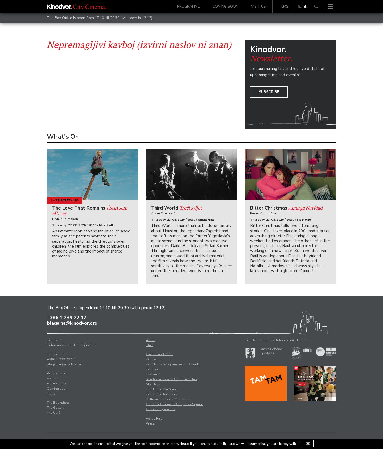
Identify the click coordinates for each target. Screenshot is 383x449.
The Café (53, 412)
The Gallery (56, 407)
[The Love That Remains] (92, 174)
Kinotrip (152, 369)
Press (150, 423)
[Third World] (191, 174)
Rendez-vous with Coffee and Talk (171, 379)
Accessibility (56, 383)
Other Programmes (160, 409)
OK (307, 443)
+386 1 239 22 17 (67, 318)
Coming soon (225, 6)
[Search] (316, 6)
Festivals (153, 374)
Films (283, 6)
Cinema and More (159, 354)
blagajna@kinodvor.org (72, 323)
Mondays (153, 384)
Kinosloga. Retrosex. (162, 394)
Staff (149, 345)
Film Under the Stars (161, 389)
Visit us (258, 6)
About (150, 340)
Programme (188, 6)
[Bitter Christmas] (290, 174)
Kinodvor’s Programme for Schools (173, 364)
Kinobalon (154, 359)
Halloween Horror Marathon (167, 399)
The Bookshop (58, 402)
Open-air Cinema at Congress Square (174, 404)
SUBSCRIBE (269, 91)
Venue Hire (154, 418)
